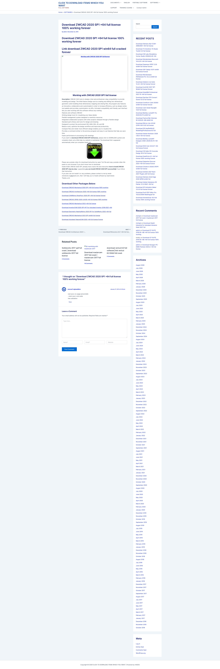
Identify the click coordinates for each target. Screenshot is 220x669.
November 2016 (141, 624)
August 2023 (140, 376)
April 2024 (139, 352)
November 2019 (141, 516)
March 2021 (140, 466)
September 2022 (141, 411)
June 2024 (139, 346)
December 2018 (141, 550)
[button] (120, 2)
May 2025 (139, 311)
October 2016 (140, 627)
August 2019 (140, 525)
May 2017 (139, 606)
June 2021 (139, 457)
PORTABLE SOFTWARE (140, 2)
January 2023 (140, 398)
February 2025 (140, 321)
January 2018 (140, 581)
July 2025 (139, 305)
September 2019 (141, 522)
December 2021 (141, 438)
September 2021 (141, 448)
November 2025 (141, 293)
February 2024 (140, 358)
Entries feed (140, 647)
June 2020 (139, 494)
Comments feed (141, 650)
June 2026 (139, 271)
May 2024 (139, 349)
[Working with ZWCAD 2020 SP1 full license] (94, 73)
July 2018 (139, 562)
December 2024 (141, 327)
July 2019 (139, 528)
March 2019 (140, 541)
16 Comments (88, 263)
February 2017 (140, 615)
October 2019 (140, 519)
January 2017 (140, 618)
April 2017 (139, 609)
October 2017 (140, 590)
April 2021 (139, 463)
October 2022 (140, 407)
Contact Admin (141, 8)
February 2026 (140, 284)
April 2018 (139, 572)
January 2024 (140, 361)
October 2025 (140, 296)
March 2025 (140, 318)
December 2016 (141, 621)
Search (138, 24)
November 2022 (141, 404)
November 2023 (141, 367)
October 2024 (140, 333)
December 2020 (141, 476)
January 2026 (140, 287)
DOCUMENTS (115, 2)
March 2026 (140, 280)
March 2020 (140, 504)
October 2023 (140, 370)
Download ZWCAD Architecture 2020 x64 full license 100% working (84, 191)
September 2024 (141, 336)
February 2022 (140, 432)
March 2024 (140, 355)
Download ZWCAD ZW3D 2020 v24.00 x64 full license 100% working (84, 199)
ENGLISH (127, 2)
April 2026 (139, 277)
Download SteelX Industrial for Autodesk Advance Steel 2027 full (146, 225)
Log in (138, 644)
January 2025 (140, 324)
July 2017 (139, 600)
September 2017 (141, 593)
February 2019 (140, 544)
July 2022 (139, 417)
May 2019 (139, 535)
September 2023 (141, 373)
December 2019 (141, 513)
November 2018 (141, 553)
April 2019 (139, 538)
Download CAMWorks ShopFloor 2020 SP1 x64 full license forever (83, 195)
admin (138, 230)
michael (138, 216)
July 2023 (139, 380)
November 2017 (141, 587)
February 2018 (140, 578)
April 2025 (139, 315)
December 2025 (141, 290)
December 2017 (141, 584)
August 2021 (140, 451)
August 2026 (140, 265)
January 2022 (140, 435)
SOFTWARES (154, 2)
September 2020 (141, 485)
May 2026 (139, 274)
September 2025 (141, 299)
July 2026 (139, 268)
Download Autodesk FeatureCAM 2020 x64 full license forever (82, 219)
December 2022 (141, 401)
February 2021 (140, 469)
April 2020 (139, 500)
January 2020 (140, 510)
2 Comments (65, 259)
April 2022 (139, 426)
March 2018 (140, 575)
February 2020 (140, 507)
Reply (70, 302)
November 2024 (141, 330)
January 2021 (140, 473)
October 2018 (140, 556)
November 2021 (141, 442)
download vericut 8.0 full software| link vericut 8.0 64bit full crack (117, 250)
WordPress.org (140, 653)
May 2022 (139, 423)
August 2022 (140, 414)
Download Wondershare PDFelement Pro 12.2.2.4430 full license (146, 77)
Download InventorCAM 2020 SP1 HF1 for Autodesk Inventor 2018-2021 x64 (87, 207)
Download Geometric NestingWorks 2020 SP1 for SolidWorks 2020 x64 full (86, 211)
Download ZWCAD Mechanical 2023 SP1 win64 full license (81, 215)
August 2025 (140, 302)
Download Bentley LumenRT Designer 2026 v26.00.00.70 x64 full (147, 141)
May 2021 (139, 460)
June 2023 (139, 383)
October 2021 (140, 445)
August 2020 (140, 488)
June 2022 (139, 420)
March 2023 (140, 392)
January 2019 (140, 547)
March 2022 (140, 429)
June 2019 (139, 531)
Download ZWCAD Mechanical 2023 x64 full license (79, 203)
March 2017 (140, 612)
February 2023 (140, 395)
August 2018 (140, 559)
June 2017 (139, 603)
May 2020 (139, 497)
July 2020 (139, 491)
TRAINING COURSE (126, 8)
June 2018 (139, 565)
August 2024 (140, 339)
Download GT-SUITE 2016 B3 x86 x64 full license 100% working (147, 232)
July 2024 (139, 342)
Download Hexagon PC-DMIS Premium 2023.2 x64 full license (147, 247)
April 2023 (139, 389)
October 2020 (140, 482)
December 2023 (141, 364)
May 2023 (139, 386)
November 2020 (141, 479)
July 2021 (139, 454)
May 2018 (139, 569)
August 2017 (140, 596)
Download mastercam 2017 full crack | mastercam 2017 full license (147, 218)
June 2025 (139, 308)
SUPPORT (114, 8)
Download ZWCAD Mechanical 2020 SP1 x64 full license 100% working (85, 187)
